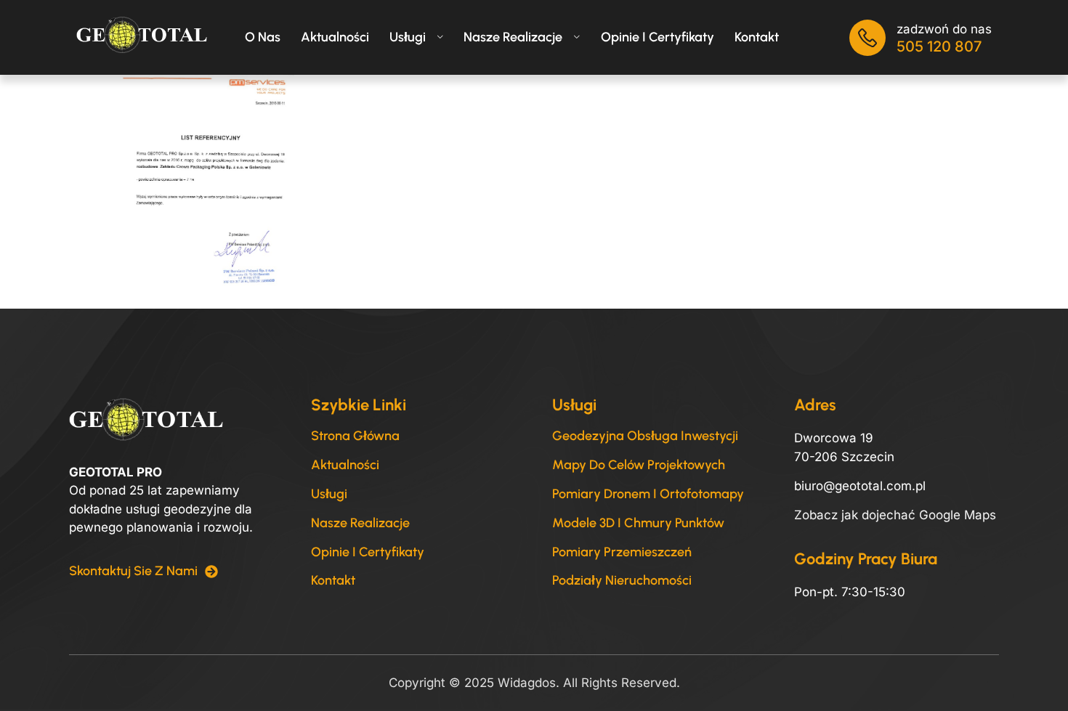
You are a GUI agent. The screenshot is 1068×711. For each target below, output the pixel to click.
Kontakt (757, 37)
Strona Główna (355, 436)
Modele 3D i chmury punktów (638, 523)
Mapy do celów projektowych (638, 465)
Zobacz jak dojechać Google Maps (895, 515)
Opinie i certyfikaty (657, 37)
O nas (262, 37)
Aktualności (335, 37)
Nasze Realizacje (513, 37)
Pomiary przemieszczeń (622, 552)
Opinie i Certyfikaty (367, 552)
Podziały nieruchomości (622, 580)
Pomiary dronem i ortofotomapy (648, 494)
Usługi (407, 37)
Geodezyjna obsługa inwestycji (645, 436)
